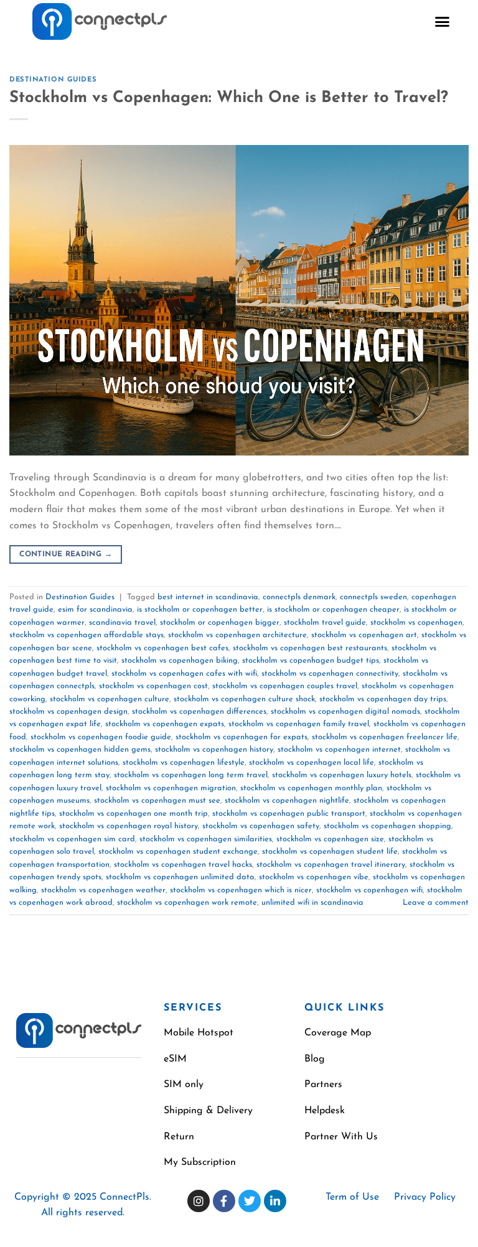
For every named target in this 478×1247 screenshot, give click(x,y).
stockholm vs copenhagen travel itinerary (330, 865)
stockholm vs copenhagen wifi (369, 890)
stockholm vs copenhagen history (214, 749)
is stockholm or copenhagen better (200, 609)
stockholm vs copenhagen (416, 623)
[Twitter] (249, 1201)
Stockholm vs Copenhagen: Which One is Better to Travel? (228, 98)
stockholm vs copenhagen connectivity (329, 674)
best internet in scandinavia (207, 597)
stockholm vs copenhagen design (68, 712)
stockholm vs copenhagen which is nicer (241, 890)
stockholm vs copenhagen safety (260, 826)
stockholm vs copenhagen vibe (313, 877)
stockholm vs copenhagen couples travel (284, 686)
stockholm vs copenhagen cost (153, 686)
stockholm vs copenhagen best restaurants (310, 648)
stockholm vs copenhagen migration (171, 788)
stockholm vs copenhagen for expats (241, 737)
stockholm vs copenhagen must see (157, 800)
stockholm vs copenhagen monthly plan (311, 788)
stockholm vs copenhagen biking (179, 660)
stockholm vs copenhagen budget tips (310, 660)
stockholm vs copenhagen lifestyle (184, 763)
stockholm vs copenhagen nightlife (287, 800)
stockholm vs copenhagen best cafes (162, 648)
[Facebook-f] (224, 1201)
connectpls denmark (299, 597)
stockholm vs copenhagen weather (103, 890)
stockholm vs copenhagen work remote (187, 903)
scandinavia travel (122, 623)
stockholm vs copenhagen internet (339, 749)
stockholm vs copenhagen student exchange (178, 852)
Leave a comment (436, 903)
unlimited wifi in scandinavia (312, 903)
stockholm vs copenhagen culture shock (244, 699)
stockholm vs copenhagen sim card (72, 839)
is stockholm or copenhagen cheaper (333, 609)
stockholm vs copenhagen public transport (288, 814)
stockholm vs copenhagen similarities (205, 839)
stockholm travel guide (325, 623)
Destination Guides (52, 80)
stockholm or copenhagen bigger (219, 623)
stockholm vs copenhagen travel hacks (183, 865)
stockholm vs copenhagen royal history (128, 826)
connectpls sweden (373, 597)
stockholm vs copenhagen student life (330, 852)
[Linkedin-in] (275, 1201)
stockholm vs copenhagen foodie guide (100, 737)
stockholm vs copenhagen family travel (298, 724)
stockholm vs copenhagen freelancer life (384, 737)
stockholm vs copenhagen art (364, 635)
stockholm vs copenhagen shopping (387, 826)
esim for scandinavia (95, 609)
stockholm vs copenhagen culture (109, 699)
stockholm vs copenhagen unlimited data (180, 877)
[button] (442, 22)
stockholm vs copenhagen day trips (382, 699)
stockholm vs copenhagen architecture (237, 635)
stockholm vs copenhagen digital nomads (345, 712)
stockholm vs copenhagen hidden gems (80, 749)
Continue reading (65, 554)
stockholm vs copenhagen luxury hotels (341, 775)
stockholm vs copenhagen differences (199, 712)
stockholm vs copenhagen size (330, 839)
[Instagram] (198, 1201)
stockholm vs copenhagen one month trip (133, 814)
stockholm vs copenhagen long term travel (191, 775)
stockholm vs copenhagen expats (164, 724)
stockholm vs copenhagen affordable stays (86, 635)
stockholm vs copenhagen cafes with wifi (184, 674)
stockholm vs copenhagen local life (311, 763)
